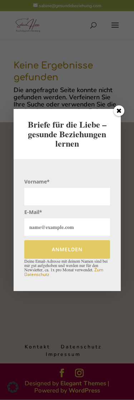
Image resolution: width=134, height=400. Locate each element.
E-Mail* (33, 212)
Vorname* (37, 181)
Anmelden (67, 249)
